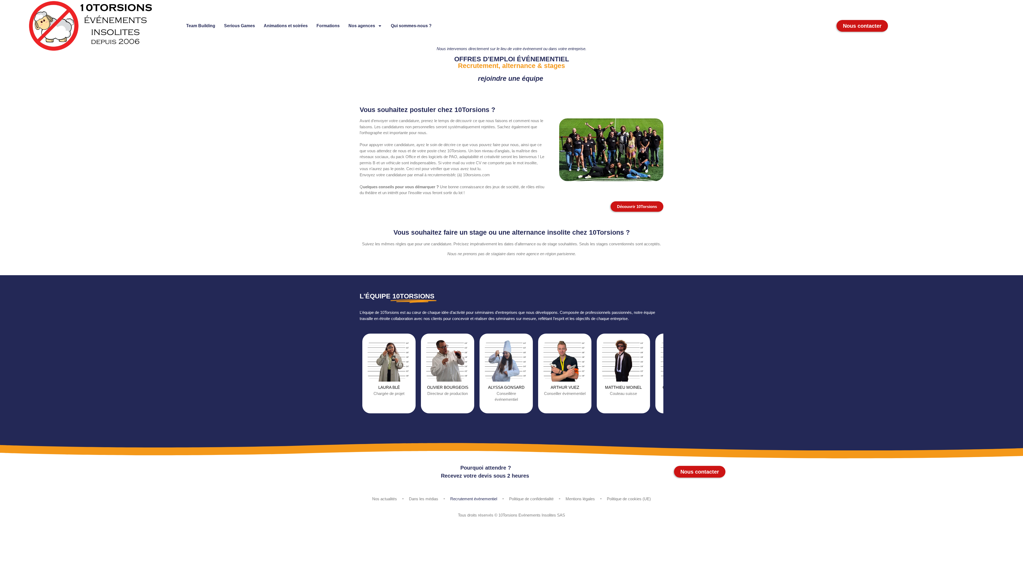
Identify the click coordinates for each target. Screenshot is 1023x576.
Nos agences (361, 25)
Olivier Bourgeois (447, 387)
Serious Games (239, 25)
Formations (328, 25)
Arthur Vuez (565, 387)
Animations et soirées (286, 25)
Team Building (200, 25)
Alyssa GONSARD (506, 387)
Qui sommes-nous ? (411, 25)
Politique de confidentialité (531, 499)
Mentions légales (580, 499)
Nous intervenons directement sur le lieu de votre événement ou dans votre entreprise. (511, 48)
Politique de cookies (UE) (629, 499)
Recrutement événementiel (473, 499)
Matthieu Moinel (623, 387)
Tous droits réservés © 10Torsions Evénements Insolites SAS (511, 515)
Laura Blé (389, 387)
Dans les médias (423, 499)
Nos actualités (384, 499)
